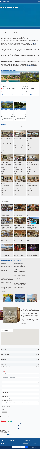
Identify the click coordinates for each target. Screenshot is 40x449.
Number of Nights (5, 392)
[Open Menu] (39, 1)
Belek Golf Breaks (4, 54)
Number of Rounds (5, 396)
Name (3, 371)
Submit (37, 442)
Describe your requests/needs (7, 400)
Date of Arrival (4, 388)
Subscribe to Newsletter (6, 406)
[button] (1, 298)
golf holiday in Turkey (30, 65)
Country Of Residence (5, 384)
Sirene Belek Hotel (25, 35)
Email (3, 375)
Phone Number (4, 379)
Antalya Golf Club (33, 43)
